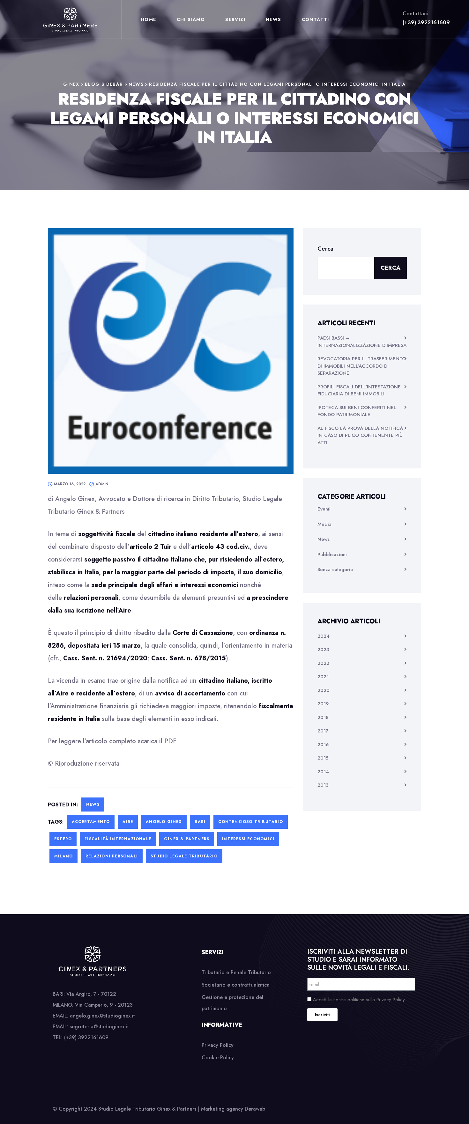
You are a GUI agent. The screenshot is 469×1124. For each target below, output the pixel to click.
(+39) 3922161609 (426, 22)
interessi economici (248, 839)
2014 (323, 771)
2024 (323, 636)
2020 (323, 690)
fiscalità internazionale (118, 839)
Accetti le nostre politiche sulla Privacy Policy (359, 999)
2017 (322, 730)
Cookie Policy (218, 1057)
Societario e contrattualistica (236, 984)
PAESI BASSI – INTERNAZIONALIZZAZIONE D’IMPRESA (361, 341)
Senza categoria (335, 569)
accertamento (91, 822)
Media (324, 524)
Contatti (315, 19)
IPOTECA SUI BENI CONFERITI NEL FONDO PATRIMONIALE (356, 411)
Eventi (324, 508)
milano (63, 856)
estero (63, 839)
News (273, 19)
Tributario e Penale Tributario (236, 972)
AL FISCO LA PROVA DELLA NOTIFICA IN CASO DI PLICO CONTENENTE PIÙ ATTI (360, 435)
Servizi (235, 19)
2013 (322, 785)
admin (101, 484)
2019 (323, 703)
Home (148, 19)
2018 (323, 717)
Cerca (325, 249)
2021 (323, 676)
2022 (323, 663)
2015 (322, 757)
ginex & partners (186, 839)
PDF (170, 741)
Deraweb (255, 1109)
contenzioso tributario (250, 822)
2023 (323, 649)
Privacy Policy (218, 1045)
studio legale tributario (184, 856)
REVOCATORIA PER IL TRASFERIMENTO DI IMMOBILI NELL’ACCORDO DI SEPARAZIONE (361, 366)
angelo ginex (164, 822)
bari (200, 822)
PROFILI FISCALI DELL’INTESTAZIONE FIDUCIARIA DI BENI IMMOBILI (359, 390)
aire (128, 822)
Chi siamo (191, 19)
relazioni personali (112, 856)
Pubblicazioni (332, 554)
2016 (323, 744)
